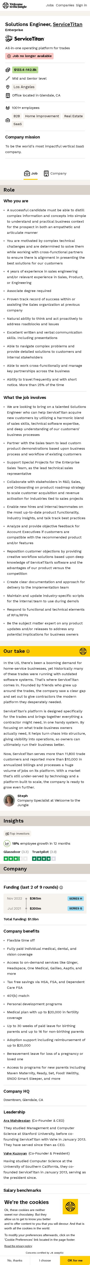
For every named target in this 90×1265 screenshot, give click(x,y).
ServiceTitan (67, 24)
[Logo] (15, 5)
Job (34, 173)
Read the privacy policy (18, 1246)
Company (58, 173)
